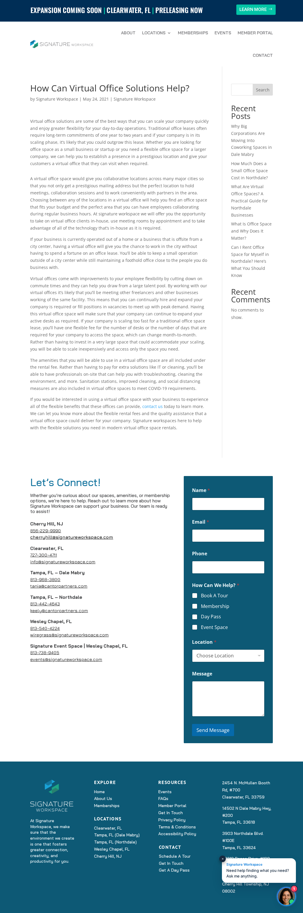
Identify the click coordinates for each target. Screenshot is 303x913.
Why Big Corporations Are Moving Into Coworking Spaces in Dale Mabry (251, 140)
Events (223, 33)
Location (204, 642)
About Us (103, 798)
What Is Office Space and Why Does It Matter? (251, 231)
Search (263, 90)
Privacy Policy (172, 819)
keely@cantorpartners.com (59, 610)
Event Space (214, 627)
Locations (153, 33)
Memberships (193, 33)
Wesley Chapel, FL (112, 849)
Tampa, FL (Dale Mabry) (117, 835)
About (128, 33)
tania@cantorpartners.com (58, 585)
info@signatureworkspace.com (62, 561)
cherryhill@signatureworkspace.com (71, 537)
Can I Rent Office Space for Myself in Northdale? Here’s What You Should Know (250, 261)
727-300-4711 (43, 554)
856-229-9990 (45, 530)
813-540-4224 (45, 628)
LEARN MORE (253, 9)
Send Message (213, 730)
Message (202, 674)
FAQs (163, 798)
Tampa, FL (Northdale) (115, 842)
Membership (215, 606)
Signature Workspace (57, 99)
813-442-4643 (45, 603)
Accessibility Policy (177, 833)
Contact (263, 55)
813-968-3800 (45, 579)
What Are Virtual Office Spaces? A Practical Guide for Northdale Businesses (249, 200)
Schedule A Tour (175, 856)
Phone (199, 553)
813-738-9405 (44, 652)
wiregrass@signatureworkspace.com (69, 634)
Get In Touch (170, 812)
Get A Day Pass (174, 870)
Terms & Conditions (177, 827)
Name (201, 490)
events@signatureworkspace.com (66, 659)
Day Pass (211, 617)
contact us (152, 406)
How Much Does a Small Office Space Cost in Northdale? (249, 170)
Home (99, 791)
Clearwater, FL (108, 828)
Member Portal (255, 33)
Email (200, 522)
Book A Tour (214, 596)
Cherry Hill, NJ (108, 856)
